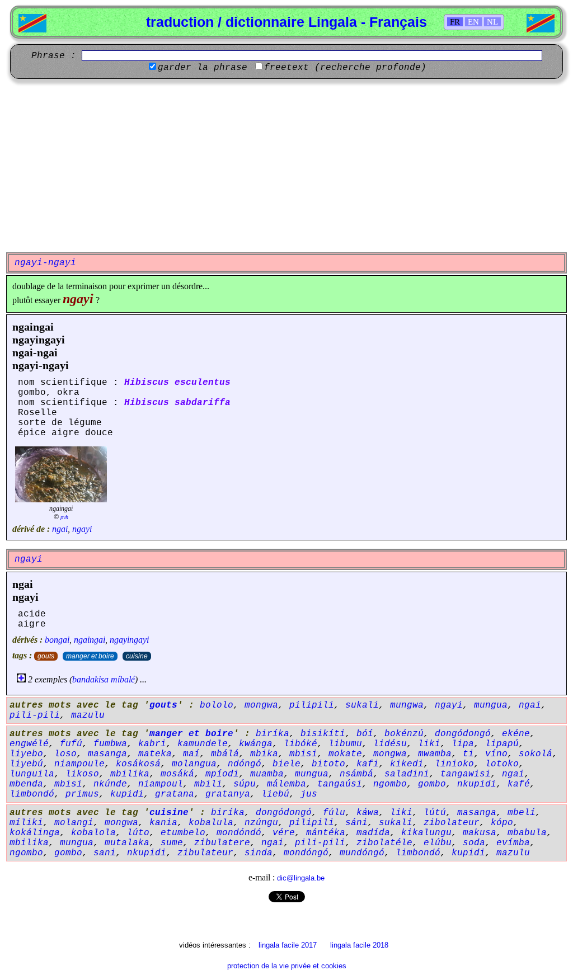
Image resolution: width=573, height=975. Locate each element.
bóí (364, 734)
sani (104, 853)
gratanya (227, 794)
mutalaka (127, 843)
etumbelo (183, 833)
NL (492, 21)
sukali (362, 705)
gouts (45, 656)
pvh (64, 517)
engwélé (29, 744)
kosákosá (138, 764)
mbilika (129, 774)
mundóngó (362, 853)
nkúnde (110, 784)
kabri (152, 744)
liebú (275, 794)
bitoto (328, 764)
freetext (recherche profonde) (345, 68)
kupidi (127, 794)
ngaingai (33, 327)
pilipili (311, 705)
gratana (174, 794)
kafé (519, 784)
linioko (454, 764)
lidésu (390, 744)
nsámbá (356, 774)
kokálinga (35, 833)
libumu (345, 744)
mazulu (88, 715)
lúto (138, 833)
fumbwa (110, 744)
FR (455, 21)
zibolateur (452, 823)
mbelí (522, 813)
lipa (463, 744)
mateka (155, 754)
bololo (216, 705)
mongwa (261, 705)
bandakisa (90, 679)
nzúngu (261, 823)
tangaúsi (339, 784)
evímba (513, 843)
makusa (479, 833)
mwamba (435, 754)
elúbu (438, 843)
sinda (259, 853)
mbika (264, 754)
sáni (356, 823)
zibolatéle (384, 843)
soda (474, 843)
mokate (345, 754)
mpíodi (222, 774)
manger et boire (90, 656)
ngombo (390, 784)
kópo (502, 823)
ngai (60, 529)
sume (172, 843)
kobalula (211, 823)
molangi (73, 823)
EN (473, 21)
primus (82, 794)
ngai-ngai (35, 352)
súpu (244, 784)
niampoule (79, 764)
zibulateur (205, 853)
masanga (107, 754)
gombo (432, 784)
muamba (267, 774)
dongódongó (463, 734)
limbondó (32, 794)
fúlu (334, 813)
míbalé (123, 679)
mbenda (26, 784)
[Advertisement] (286, 165)
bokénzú (404, 734)
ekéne (516, 734)
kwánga (256, 744)
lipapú (502, 744)
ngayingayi (38, 339)
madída (373, 833)
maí (191, 754)
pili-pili (35, 715)
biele (286, 764)
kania (163, 823)
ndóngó (244, 764)
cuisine (137, 656)
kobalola (93, 833)
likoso (82, 774)
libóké (300, 744)
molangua (194, 764)
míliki (26, 823)
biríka (272, 734)
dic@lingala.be (301, 878)
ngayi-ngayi (40, 365)
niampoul (160, 784)
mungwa (407, 705)
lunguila (32, 774)
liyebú (26, 764)
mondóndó (239, 833)
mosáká (177, 774)
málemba (286, 784)
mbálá (225, 754)
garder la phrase (202, 68)
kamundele (202, 744)
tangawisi (465, 774)
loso (65, 754)
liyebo (26, 754)
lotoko (502, 764)
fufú (71, 744)
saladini (406, 774)
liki (429, 744)
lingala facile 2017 (288, 945)
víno (496, 754)
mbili (208, 784)
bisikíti (322, 734)
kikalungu (426, 833)
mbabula (527, 833)
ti (468, 754)
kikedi (407, 764)
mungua (491, 705)
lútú (435, 813)
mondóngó (306, 853)
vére (284, 833)
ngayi (82, 529)
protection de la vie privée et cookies (286, 966)
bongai (57, 639)
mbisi (303, 754)
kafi (367, 764)
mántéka (325, 833)
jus (308, 794)
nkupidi (476, 784)
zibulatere (222, 843)
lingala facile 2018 (359, 945)
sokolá (535, 754)
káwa (367, 813)
